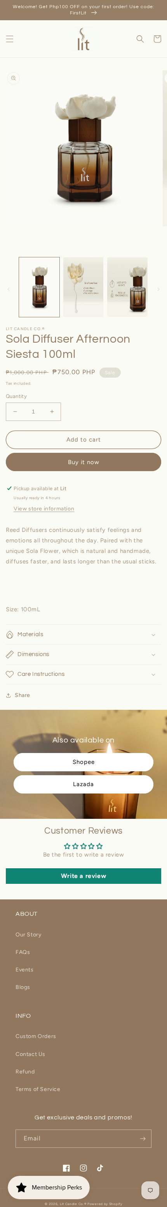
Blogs (23, 987)
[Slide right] (158, 289)
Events (25, 969)
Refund (25, 1071)
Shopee (84, 761)
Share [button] (22, 695)
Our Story (28, 934)
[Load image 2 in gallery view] (83, 287)
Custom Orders (36, 1036)
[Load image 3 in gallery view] (127, 287)
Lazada (83, 784)
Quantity (16, 396)
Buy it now (83, 462)
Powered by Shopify (104, 1204)
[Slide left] (8, 289)
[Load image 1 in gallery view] (39, 287)
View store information (44, 508)
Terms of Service (38, 1089)
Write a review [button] (83, 876)
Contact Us (30, 1054)
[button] (9, 39)
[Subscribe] (142, 1139)
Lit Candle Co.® (73, 1204)
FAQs (23, 952)
